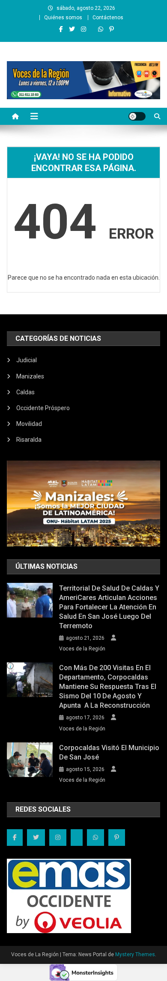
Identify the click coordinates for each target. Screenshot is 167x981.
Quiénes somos (63, 18)
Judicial (26, 360)
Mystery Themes (135, 954)
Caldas (25, 392)
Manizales (30, 376)
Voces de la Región (82, 649)
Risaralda (29, 439)
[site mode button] (137, 116)
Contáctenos (107, 18)
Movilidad (29, 423)
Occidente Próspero (43, 408)
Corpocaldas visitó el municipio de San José (109, 752)
